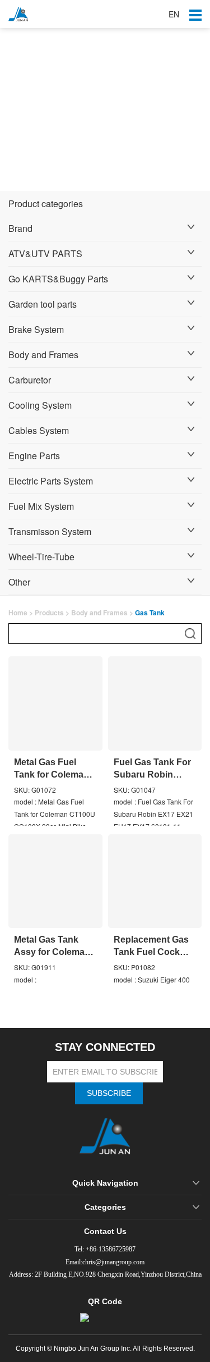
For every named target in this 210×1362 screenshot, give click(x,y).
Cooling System (40, 405)
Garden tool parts (42, 304)
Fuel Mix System (41, 506)
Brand (20, 228)
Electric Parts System (50, 480)
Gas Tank (150, 612)
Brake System (36, 329)
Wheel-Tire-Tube (41, 556)
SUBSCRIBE (109, 1093)
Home (17, 612)
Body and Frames (43, 354)
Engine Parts (34, 455)
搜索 (190, 633)
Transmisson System (49, 531)
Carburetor (29, 379)
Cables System (38, 430)
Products (49, 612)
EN (174, 14)
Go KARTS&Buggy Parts (58, 278)
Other (19, 581)
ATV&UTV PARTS (45, 253)
